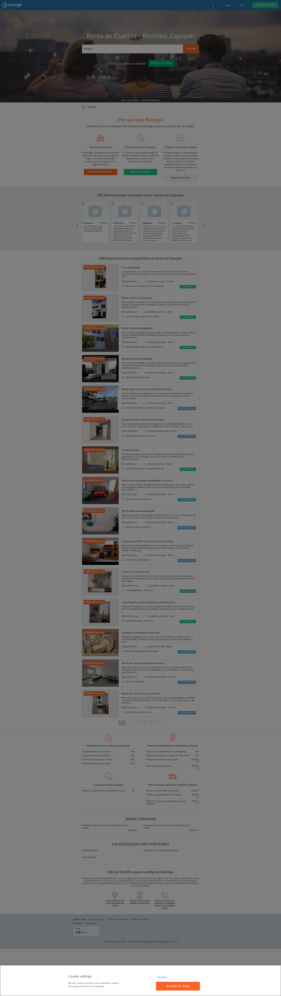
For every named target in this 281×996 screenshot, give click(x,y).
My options (162, 977)
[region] (140, 980)
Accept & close (178, 986)
